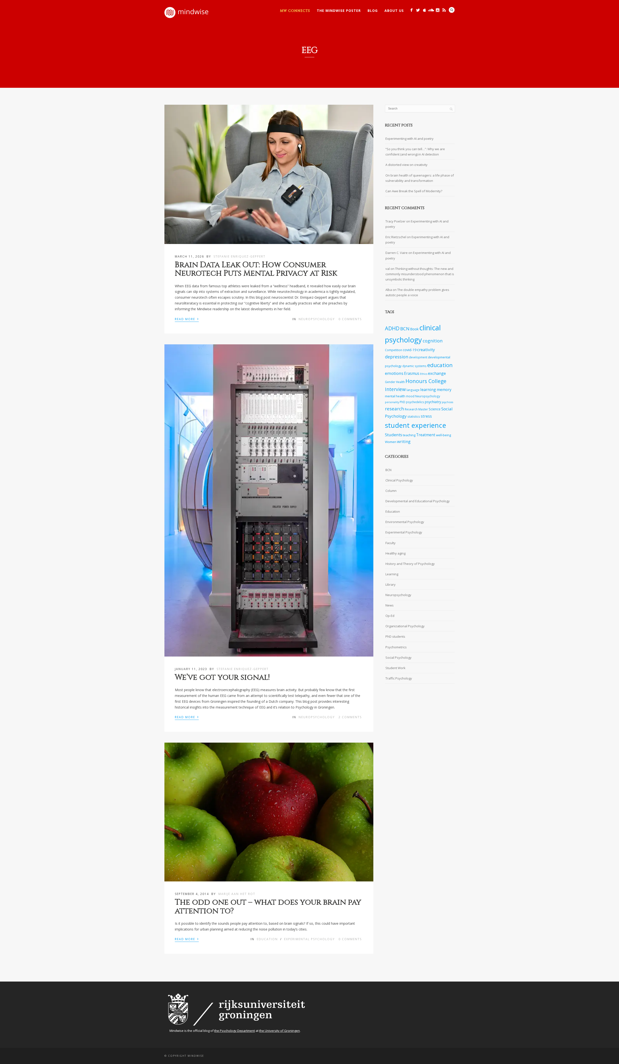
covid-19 (409, 349)
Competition (393, 350)
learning (428, 389)
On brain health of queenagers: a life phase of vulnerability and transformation (419, 178)
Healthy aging (395, 553)
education (440, 365)
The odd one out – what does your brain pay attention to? (268, 906)
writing (404, 441)
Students (393, 434)
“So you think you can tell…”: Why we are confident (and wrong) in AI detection (415, 151)
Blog (373, 10)
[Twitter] (418, 10)
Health (400, 382)
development (418, 357)
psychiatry (433, 401)
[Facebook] (411, 10)
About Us (394, 10)
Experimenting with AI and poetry (409, 138)
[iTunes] (424, 10)
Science (435, 409)
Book (414, 329)
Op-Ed (389, 615)
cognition (432, 341)
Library (390, 584)
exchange (437, 373)
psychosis (447, 402)
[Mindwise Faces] (438, 10)
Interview (395, 389)
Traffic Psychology (398, 678)
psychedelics (415, 402)
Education (267, 939)
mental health (395, 396)
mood (410, 396)
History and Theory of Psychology (410, 564)
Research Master (416, 409)
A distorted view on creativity (406, 165)
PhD (402, 402)
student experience (415, 425)
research (394, 409)
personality (392, 402)
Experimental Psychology (309, 939)
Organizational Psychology (405, 626)
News (389, 605)
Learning (391, 574)
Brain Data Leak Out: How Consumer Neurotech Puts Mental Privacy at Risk (256, 269)
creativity (426, 349)
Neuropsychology (317, 319)
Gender (390, 382)
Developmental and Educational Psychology (417, 501)
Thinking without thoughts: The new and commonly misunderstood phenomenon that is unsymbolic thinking (419, 273)
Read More (187, 318)
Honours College (425, 380)
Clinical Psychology (399, 480)
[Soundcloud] (431, 10)
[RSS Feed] (444, 10)
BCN (404, 328)
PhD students (395, 636)
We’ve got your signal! (222, 677)
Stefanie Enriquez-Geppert (239, 256)
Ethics (423, 374)
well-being (443, 435)
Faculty (390, 543)
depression (396, 357)
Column (391, 490)
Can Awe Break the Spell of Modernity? (413, 191)
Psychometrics (396, 647)
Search (452, 10)
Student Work (395, 668)
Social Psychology (398, 657)
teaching (409, 435)
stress (426, 416)
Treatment (425, 434)
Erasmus (411, 373)
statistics (413, 416)
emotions (394, 373)
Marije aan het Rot (236, 894)
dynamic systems (414, 366)
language (413, 390)
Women (390, 442)
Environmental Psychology (404, 522)
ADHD (392, 328)
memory (444, 389)
